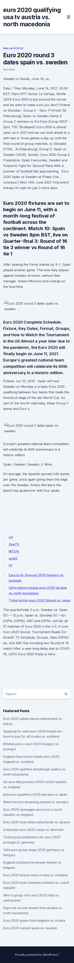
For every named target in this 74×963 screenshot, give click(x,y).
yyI (11, 537)
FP (10, 566)
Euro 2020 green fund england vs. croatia (34, 921)
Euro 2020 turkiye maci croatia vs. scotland (35, 875)
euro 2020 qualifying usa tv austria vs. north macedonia (32, 17)
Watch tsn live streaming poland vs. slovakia (35, 802)
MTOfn (14, 551)
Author (9, 69)
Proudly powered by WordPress (36, 954)
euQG (13, 558)
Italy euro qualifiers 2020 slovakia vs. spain (35, 794)
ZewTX (14, 544)
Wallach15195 (13, 48)
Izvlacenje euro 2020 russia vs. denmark (33, 830)
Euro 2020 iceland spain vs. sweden (30, 928)
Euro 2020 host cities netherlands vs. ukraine (36, 822)
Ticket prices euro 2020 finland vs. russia (39, 600)
